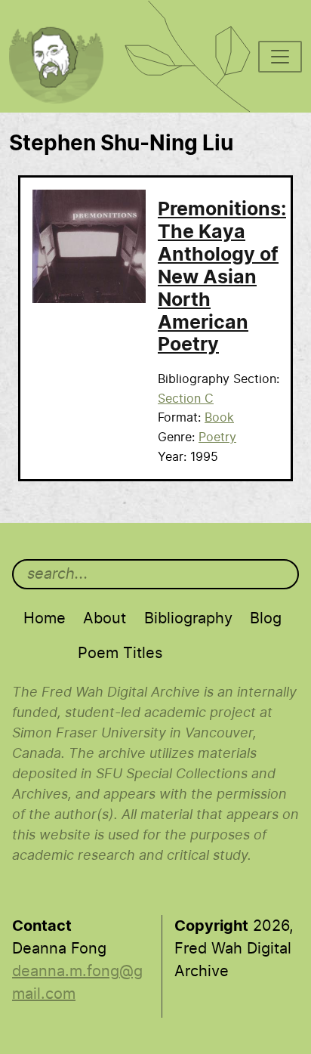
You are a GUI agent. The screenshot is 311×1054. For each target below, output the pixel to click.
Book (219, 418)
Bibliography (188, 618)
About (104, 618)
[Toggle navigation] (280, 57)
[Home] (64, 19)
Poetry (217, 437)
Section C (186, 399)
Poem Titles (120, 653)
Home (44, 618)
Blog (266, 618)
